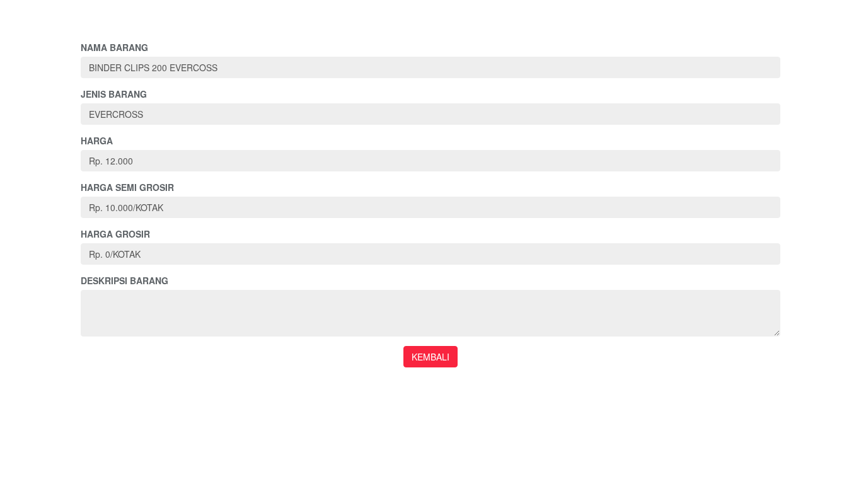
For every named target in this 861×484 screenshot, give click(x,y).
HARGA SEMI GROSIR (127, 187)
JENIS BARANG (114, 94)
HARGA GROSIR (115, 234)
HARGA (97, 140)
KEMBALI (430, 356)
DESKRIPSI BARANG (124, 280)
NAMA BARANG (114, 47)
